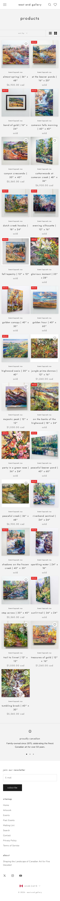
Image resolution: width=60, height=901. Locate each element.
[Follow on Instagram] (12, 875)
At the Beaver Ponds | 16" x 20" (44, 78)
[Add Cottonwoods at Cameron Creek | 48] (54, 140)
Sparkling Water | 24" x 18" (44, 566)
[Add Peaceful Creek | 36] (26, 483)
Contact (7, 835)
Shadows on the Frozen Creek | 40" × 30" (15, 566)
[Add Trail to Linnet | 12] (26, 624)
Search (6, 830)
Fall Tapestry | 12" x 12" (15, 274)
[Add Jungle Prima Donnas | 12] (54, 338)
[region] (30, 739)
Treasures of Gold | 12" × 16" (44, 659)
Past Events (9, 820)
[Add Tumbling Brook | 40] (26, 672)
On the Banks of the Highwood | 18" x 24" (44, 421)
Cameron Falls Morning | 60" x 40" (44, 127)
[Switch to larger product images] (50, 33)
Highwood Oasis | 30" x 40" (16, 372)
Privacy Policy (9, 840)
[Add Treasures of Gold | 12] (54, 624)
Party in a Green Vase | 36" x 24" (15, 469)
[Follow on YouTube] (20, 875)
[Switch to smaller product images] (55, 33)
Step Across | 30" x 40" (16, 612)
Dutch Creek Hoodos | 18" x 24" (15, 227)
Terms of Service (11, 845)
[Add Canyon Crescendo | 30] (26, 140)
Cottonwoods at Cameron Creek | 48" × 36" (44, 177)
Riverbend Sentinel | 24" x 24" (44, 517)
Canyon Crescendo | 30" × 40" (15, 175)
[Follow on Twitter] (4, 875)
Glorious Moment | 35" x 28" (44, 276)
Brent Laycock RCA (15, 72)
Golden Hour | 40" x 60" (44, 324)
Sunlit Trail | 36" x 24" (44, 612)
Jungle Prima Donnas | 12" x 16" (44, 372)
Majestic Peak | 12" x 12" (15, 421)
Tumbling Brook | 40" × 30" (15, 707)
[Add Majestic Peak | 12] (26, 386)
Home (6, 805)
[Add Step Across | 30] (26, 579)
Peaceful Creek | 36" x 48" (15, 517)
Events (6, 815)
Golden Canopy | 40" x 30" (15, 324)
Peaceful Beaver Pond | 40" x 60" (44, 469)
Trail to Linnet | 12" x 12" (16, 659)
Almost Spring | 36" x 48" (15, 78)
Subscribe (13, 787)
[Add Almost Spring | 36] (26, 43)
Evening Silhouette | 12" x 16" (44, 227)
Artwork (7, 810)
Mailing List (8, 825)
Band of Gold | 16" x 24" (16, 127)
